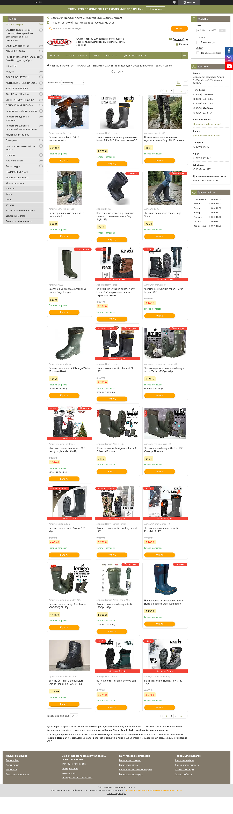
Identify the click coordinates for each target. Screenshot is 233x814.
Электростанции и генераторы (77, 777)
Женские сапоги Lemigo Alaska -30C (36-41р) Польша (116, 449)
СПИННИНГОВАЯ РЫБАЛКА (20, 99)
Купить (64, 160)
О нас (9, 199)
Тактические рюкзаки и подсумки (135, 769)
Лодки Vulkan (12, 760)
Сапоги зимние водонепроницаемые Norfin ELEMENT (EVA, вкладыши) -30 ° (117, 140)
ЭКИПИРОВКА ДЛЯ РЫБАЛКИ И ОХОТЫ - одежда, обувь (22, 58)
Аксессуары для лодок (17, 774)
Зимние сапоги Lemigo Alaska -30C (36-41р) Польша (163, 449)
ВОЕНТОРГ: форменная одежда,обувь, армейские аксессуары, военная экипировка (19, 35)
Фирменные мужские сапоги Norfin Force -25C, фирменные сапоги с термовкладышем (116, 292)
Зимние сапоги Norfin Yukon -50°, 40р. (67, 529)
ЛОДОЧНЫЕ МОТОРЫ (17, 77)
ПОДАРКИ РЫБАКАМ (17, 171)
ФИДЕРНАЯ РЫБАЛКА (17, 94)
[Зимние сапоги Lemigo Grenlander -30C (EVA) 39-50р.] (69, 579)
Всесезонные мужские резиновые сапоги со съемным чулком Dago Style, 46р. (115, 216)
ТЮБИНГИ (11, 66)
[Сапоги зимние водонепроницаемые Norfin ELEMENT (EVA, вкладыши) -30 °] (117, 112)
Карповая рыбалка (184, 760)
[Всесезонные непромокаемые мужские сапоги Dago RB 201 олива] (165, 112)
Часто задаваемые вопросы (20, 210)
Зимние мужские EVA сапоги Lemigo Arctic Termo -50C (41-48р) (164, 370)
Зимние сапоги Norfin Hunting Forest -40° (117, 529)
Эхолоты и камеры (184, 769)
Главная (54, 55)
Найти (179, 28)
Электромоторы (70, 768)
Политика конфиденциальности (166, 790)
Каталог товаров (14, 24)
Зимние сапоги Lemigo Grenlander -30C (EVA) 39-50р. (67, 605)
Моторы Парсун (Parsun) (74, 763)
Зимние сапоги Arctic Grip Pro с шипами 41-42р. (66, 139)
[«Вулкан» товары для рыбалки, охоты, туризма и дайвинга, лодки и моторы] (59, 42)
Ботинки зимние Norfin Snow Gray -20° (163, 682)
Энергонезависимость (17, 177)
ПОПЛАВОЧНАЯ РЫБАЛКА (19, 105)
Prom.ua (131, 787)
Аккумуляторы (69, 773)
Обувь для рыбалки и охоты (147, 65)
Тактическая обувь (128, 765)
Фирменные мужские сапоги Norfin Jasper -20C (163, 290)
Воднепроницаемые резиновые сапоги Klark (66, 214)
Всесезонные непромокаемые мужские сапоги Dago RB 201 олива (164, 139)
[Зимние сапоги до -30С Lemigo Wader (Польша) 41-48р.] (69, 343)
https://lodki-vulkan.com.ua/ (207, 123)
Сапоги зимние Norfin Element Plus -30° (116, 370)
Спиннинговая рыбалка (187, 765)
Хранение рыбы (14, 160)
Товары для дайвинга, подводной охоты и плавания (21, 127)
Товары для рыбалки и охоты (21, 111)
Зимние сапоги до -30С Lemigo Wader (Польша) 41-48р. (69, 370)
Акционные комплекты (17, 134)
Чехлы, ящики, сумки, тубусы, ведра (20, 147)
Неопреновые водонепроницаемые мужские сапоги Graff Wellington (164, 602)
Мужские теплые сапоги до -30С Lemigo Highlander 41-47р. (67, 449)
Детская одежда (15, 183)
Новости (10, 188)
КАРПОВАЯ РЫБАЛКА (17, 88)
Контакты (111, 55)
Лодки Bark (11, 769)
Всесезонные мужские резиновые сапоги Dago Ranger (67, 290)
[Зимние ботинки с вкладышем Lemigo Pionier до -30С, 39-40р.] (69, 656)
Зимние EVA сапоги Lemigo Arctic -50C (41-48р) (115, 605)
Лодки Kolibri (12, 765)
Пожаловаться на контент (137, 790)
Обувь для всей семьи (17, 45)
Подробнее (155, 9)
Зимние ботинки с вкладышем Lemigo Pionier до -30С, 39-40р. (66, 682)
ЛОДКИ (10, 71)
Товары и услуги (60, 65)
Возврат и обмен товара (19, 221)
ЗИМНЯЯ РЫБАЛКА (15, 51)
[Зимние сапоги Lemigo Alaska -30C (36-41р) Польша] (165, 423)
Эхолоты (10, 154)
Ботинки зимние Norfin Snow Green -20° (116, 682)
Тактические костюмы (130, 760)
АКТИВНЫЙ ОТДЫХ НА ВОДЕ (21, 82)
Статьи (9, 194)
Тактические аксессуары (131, 774)
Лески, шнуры (13, 166)
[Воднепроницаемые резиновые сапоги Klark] (69, 188)
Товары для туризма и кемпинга (17, 118)
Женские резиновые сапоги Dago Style (162, 214)
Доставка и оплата (15, 215)
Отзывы (10, 204)
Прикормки (12, 140)
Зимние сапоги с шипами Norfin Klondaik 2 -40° (161, 529)
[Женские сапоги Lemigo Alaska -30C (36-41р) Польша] (117, 423)
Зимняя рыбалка (183, 774)
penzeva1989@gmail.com (206, 135)
